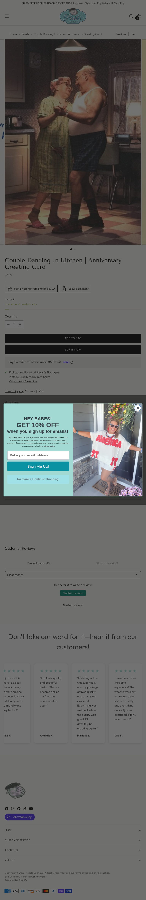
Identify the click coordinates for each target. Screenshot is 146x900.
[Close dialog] (138, 408)
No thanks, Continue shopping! (38, 479)
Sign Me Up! (38, 466)
